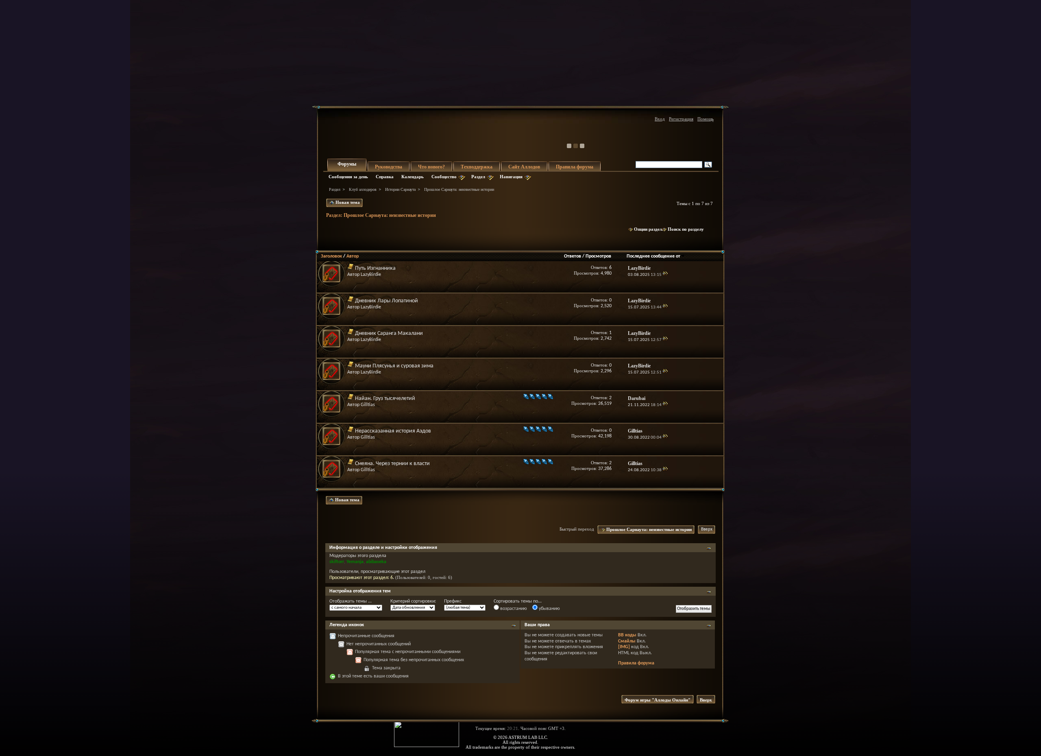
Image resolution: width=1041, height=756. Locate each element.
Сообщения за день (348, 176)
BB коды (627, 635)
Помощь (705, 118)
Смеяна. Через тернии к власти (392, 464)
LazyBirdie (371, 274)
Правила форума (574, 167)
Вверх (706, 529)
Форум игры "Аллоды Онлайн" (657, 699)
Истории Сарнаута (400, 189)
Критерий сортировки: (413, 601)
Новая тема (347, 202)
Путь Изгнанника (375, 268)
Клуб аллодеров (363, 189)
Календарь (412, 176)
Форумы (347, 164)
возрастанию (513, 608)
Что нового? (431, 167)
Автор (352, 256)
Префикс (453, 601)
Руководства (388, 167)
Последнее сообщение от (653, 256)
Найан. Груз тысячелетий (385, 398)
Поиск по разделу (686, 229)
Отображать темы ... (350, 601)
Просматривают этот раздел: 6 (361, 577)
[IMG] (624, 647)
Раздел (478, 176)
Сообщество (444, 176)
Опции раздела (649, 229)
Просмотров (598, 256)
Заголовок (331, 256)
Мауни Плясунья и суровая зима (394, 366)
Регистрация (681, 118)
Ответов (572, 256)
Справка (385, 176)
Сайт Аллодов (524, 167)
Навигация (511, 176)
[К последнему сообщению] (665, 275)
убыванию (549, 608)
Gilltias (368, 404)
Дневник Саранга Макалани (389, 333)
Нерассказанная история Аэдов (393, 431)
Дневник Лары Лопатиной (386, 301)
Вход (660, 118)
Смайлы (627, 641)
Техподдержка (476, 167)
